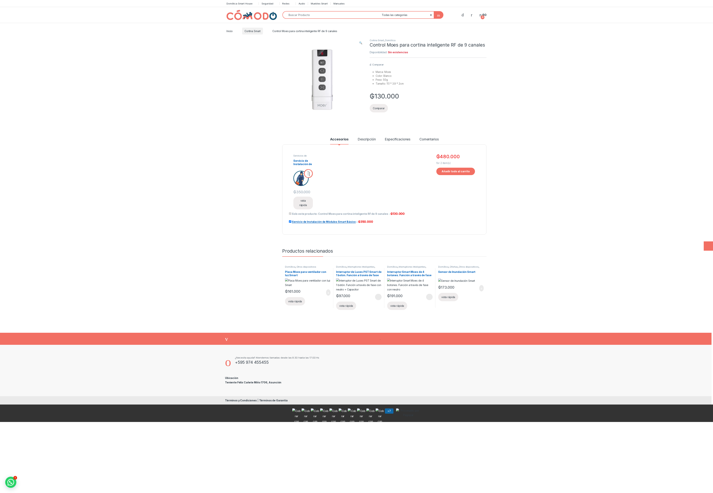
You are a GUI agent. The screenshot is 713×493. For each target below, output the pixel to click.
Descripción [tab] (367, 139)
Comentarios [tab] (429, 139)
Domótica (390, 40)
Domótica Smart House (240, 3)
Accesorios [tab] (339, 139)
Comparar (378, 64)
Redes (285, 3)
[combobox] (331, 15)
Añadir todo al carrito (456, 171)
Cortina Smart (253, 31)
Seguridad (267, 3)
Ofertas (454, 266)
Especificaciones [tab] (397, 139)
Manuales (339, 3)
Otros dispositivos (306, 266)
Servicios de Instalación (300, 157)
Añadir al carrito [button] (327, 292)
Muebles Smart (319, 3)
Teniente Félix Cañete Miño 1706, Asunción (253, 382)
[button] (360, 43)
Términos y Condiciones (241, 400)
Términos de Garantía (273, 400)
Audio (302, 3)
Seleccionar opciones (374, 297)
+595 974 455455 (252, 362)
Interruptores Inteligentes (361, 266)
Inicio (230, 31)
